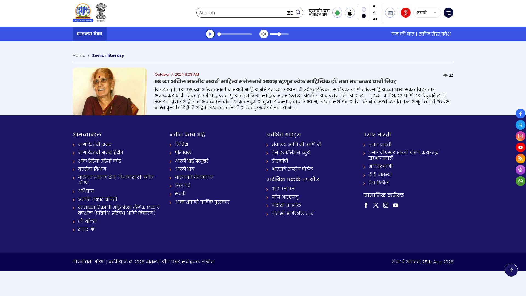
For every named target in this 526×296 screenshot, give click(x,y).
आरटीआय (185, 169)
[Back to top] (511, 270)
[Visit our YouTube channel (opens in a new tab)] (395, 205)
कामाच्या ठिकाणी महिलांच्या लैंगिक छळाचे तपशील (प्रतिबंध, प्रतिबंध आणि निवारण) (119, 210)
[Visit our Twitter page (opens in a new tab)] (376, 205)
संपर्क (180, 194)
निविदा (181, 144)
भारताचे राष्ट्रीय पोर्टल (292, 169)
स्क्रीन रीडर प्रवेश (435, 34)
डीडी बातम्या (380, 175)
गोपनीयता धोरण (89, 262)
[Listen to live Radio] (406, 13)
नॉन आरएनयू (285, 197)
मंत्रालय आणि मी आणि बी (296, 144)
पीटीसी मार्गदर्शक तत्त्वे (293, 213)
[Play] (210, 34)
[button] (290, 12)
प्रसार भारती (380, 144)
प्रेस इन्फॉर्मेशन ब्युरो (291, 153)
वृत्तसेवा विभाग (92, 169)
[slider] (234, 34)
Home (79, 55)
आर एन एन (283, 189)
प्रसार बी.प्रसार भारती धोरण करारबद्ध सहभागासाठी (403, 155)
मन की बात (403, 34)
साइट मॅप (87, 229)
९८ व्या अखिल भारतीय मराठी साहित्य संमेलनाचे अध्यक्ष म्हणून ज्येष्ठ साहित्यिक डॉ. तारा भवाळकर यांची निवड (276, 81)
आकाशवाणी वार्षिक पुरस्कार (202, 202)
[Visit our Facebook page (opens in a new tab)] (366, 205)
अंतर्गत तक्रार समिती (97, 199)
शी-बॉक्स (87, 221)
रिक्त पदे (182, 186)
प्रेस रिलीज (379, 183)
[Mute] (263, 34)
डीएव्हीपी (280, 161)
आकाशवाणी (381, 166)
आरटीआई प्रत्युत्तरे (191, 161)
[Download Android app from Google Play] (337, 13)
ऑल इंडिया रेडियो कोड (99, 161)
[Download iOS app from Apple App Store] (350, 13)
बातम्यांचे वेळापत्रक (194, 177)
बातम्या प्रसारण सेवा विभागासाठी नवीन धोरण (116, 180)
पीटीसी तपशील (286, 205)
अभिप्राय (86, 191)
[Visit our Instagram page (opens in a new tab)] (385, 205)
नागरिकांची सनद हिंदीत (100, 153)
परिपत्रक (183, 153)
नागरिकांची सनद (94, 144)
